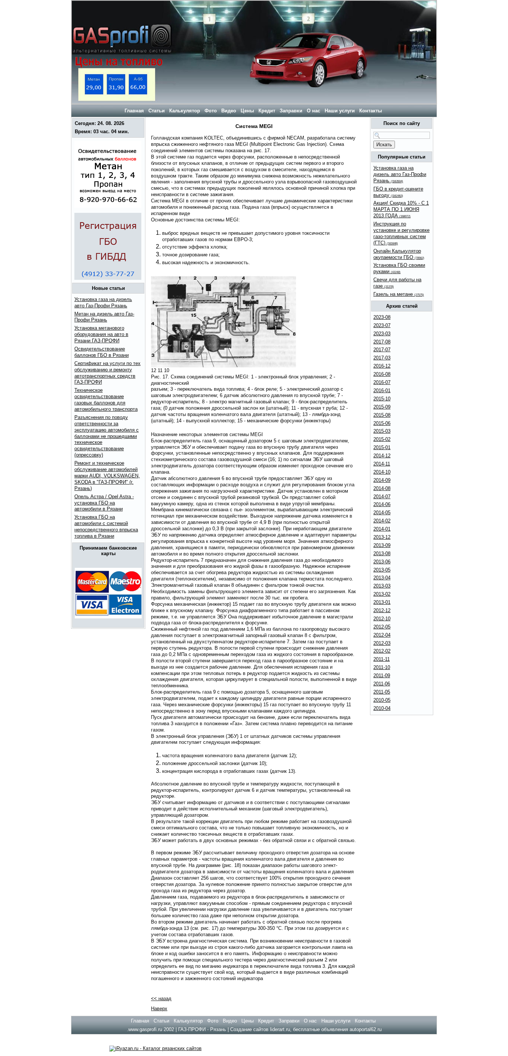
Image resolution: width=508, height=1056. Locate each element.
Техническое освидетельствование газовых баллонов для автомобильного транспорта (106, 399)
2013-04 (381, 577)
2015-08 (381, 415)
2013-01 (381, 602)
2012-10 (381, 618)
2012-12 (381, 610)
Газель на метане (398, 294)
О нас (313, 110)
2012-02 (381, 651)
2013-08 (381, 553)
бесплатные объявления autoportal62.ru (337, 1029)
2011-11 (381, 659)
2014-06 (381, 504)
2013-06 (381, 561)
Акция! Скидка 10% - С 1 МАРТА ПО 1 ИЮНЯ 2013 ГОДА (401, 209)
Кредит (266, 110)
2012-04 (381, 635)
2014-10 (381, 472)
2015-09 (381, 407)
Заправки (291, 110)
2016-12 (381, 366)
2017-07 (381, 349)
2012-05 (381, 627)
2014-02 (381, 521)
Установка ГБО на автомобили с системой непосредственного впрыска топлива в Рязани (106, 526)
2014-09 (381, 480)
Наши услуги (340, 110)
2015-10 (381, 398)
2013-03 (381, 586)
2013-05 (381, 570)
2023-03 (381, 333)
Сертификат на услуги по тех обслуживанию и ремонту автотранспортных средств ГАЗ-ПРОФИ (107, 373)
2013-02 (381, 594)
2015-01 (381, 447)
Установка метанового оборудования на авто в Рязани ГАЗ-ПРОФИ (101, 334)
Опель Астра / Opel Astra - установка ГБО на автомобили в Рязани (104, 503)
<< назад (161, 998)
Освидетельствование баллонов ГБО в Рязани (101, 352)
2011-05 (381, 692)
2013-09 (381, 545)
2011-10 (381, 667)
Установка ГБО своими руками (399, 268)
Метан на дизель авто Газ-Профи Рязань (104, 317)
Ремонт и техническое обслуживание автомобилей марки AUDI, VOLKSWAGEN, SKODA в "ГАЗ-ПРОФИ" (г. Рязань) (107, 475)
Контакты (370, 110)
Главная (133, 110)
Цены (247, 110)
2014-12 (381, 455)
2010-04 (381, 708)
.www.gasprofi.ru (144, 1029)
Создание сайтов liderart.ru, (261, 1029)
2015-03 (381, 431)
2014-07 (381, 496)
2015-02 (381, 439)
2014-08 (381, 488)
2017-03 (381, 358)
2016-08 (381, 374)
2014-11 (381, 464)
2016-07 (381, 382)
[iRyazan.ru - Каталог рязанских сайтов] (155, 1048)
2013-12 (381, 537)
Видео (228, 110)
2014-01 (381, 529)
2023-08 (381, 317)
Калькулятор (184, 110)
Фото (211, 110)
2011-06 (381, 684)
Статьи (156, 110)
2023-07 (381, 325)
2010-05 (381, 700)
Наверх (159, 1008)
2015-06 (381, 423)
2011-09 (381, 675)
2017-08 (381, 342)
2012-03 (381, 643)
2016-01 (381, 390)
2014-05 (381, 512)
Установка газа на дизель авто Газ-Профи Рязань (103, 302)
